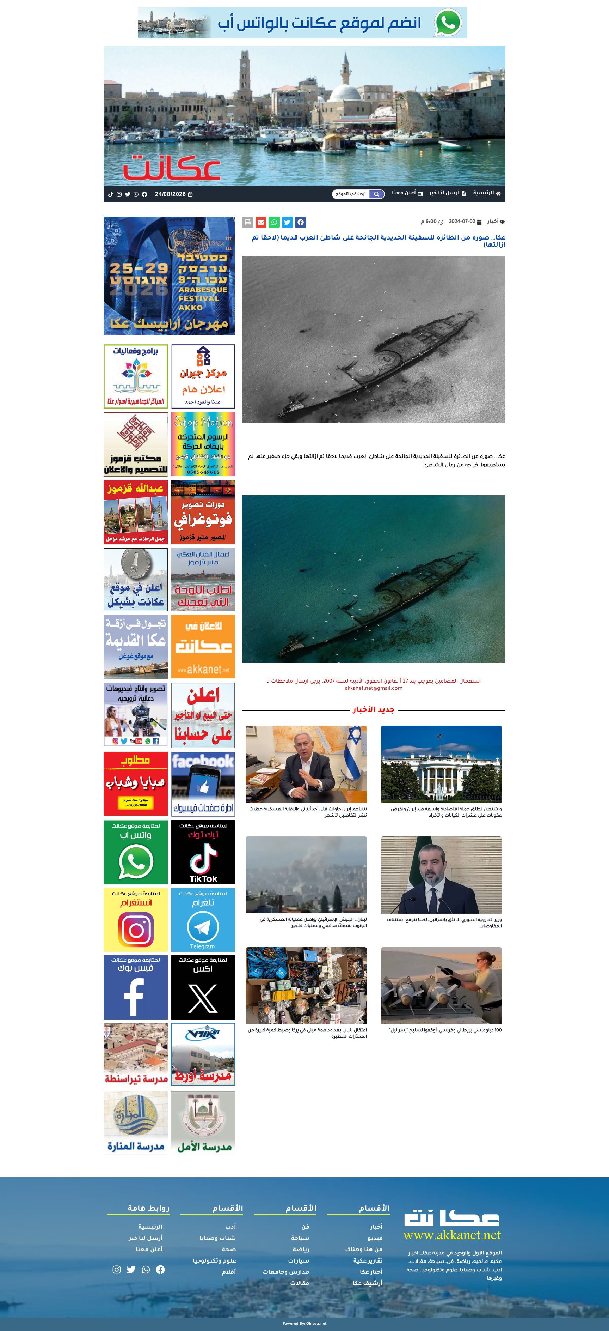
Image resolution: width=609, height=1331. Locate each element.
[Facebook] (144, 194)
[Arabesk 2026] (169, 333)
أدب (230, 1227)
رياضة (301, 1250)
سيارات (298, 1261)
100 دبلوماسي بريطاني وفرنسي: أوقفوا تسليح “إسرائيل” (445, 1030)
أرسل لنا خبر (146, 1239)
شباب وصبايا (217, 1239)
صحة (229, 1250)
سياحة (300, 1239)
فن (305, 1227)
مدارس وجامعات (286, 1273)
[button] (300, 222)
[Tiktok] (110, 194)
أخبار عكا (371, 1273)
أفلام (229, 1273)
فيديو (375, 1239)
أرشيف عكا (367, 1284)
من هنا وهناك (364, 1250)
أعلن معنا (149, 1250)
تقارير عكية (368, 1261)
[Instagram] (119, 194)
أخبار (376, 1227)
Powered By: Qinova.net (305, 1324)
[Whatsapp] (136, 194)
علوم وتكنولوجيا (214, 1261)
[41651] (304, 36)
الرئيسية (151, 1227)
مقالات (299, 1284)
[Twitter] (127, 194)
